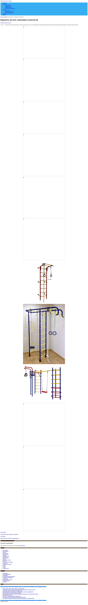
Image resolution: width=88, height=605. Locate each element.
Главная (4, 3)
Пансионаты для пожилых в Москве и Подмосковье (13, 588)
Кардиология (5, 557)
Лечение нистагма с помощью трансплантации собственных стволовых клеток (19, 589)
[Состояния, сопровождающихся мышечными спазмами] (4, 581)
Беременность (6, 551)
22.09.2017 (2, 22)
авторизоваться (22, 545)
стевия (37, 586)
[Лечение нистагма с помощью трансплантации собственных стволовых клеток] (7, 574)
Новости (4, 13)
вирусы (4, 586)
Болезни (4, 552)
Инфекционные (8, 7)
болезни (1, 586)
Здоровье (5, 4)
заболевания (16, 586)
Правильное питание (9, 11)
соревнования (32, 586)
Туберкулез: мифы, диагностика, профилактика (12, 590)
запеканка (19, 586)
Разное (4, 565)
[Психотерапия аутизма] (7, 579)
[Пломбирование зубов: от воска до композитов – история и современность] (9, 576)
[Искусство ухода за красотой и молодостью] (6, 580)
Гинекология (7, 5)
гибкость (7, 586)
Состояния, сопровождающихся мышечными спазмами (14, 597)
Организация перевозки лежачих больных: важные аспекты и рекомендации (18, 598)
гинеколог (9, 586)
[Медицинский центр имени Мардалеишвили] (8, 577)
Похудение (7, 10)
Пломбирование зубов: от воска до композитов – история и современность (18, 591)
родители (28, 586)
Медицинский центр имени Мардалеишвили (12, 592)
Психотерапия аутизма (7, 595)
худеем (43, 586)
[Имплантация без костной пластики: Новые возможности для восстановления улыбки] (5, 578)
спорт (35, 586)
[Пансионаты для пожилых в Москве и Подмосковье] (5, 573)
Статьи (9, 22)
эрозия (45, 586)
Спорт (4, 14)
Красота (4, 9)
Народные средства (9, 12)
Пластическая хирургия (10, 8)
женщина (13, 586)
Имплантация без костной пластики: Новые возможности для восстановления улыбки (20, 593)
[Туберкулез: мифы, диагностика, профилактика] (5, 575)
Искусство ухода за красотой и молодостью (12, 596)
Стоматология (6, 568)
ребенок (25, 586)
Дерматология (8, 6)
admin (6, 22)
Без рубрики (5, 550)
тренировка (40, 586)
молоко (23, 586)
